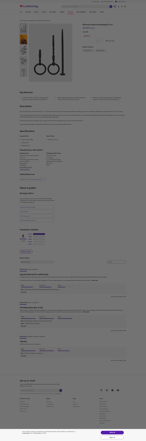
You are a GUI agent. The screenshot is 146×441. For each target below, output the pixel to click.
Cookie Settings (26, 433)
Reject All (112, 437)
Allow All (112, 432)
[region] (73, 435)
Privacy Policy (37, 433)
